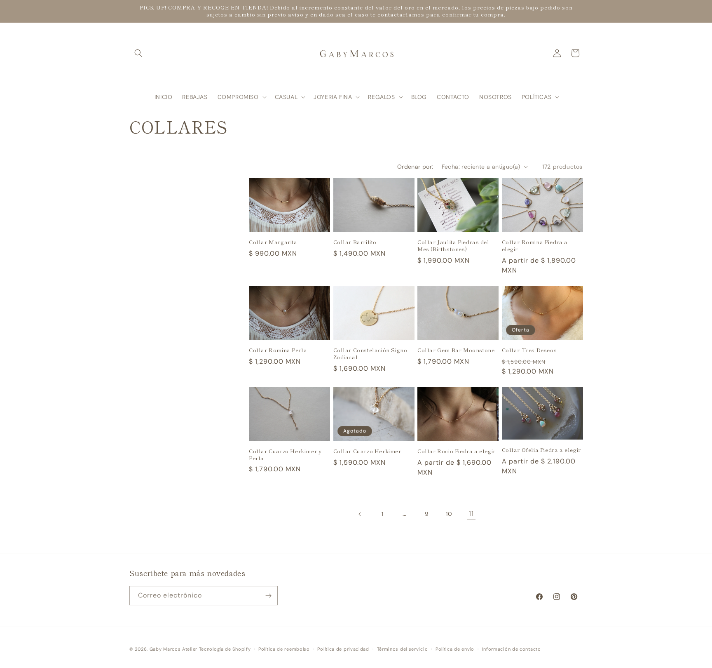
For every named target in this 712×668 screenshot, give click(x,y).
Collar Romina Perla (278, 350)
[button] (138, 53)
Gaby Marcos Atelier (173, 649)
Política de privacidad (343, 649)
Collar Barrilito (355, 242)
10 (449, 513)
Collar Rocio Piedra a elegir (456, 451)
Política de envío (455, 649)
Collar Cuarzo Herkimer (367, 451)
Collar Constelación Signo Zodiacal (370, 354)
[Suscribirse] (268, 595)
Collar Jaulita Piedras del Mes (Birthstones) (453, 246)
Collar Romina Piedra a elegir (535, 246)
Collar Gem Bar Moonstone (455, 350)
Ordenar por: (415, 166)
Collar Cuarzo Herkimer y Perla (285, 455)
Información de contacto (511, 649)
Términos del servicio (402, 649)
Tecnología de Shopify (225, 649)
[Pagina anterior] (360, 514)
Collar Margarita (273, 242)
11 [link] (471, 513)
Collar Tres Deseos (529, 350)
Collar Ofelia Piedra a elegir (541, 450)
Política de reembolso (284, 649)
